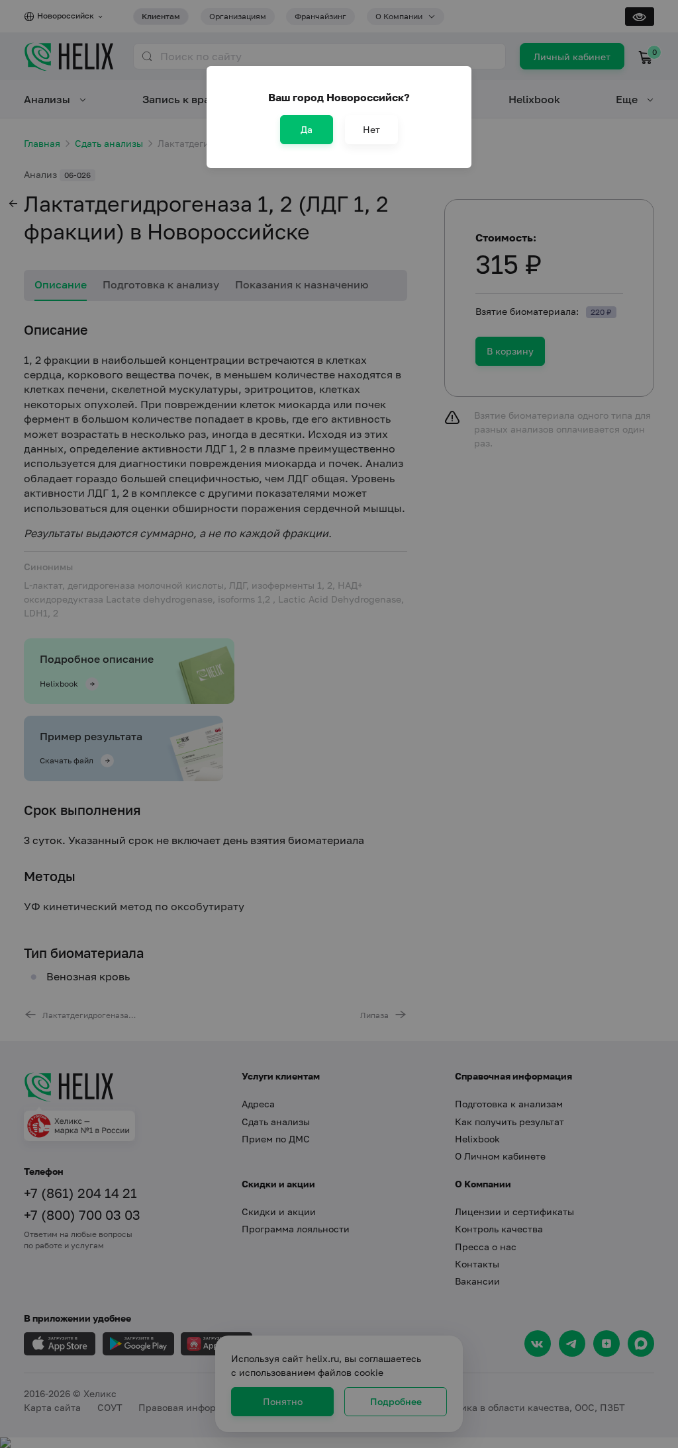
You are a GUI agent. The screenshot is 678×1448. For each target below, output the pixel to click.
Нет (371, 129)
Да (307, 129)
